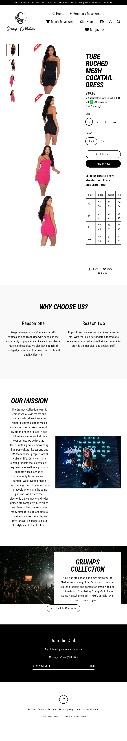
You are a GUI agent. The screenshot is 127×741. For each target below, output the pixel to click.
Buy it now (103, 164)
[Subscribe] (92, 666)
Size (88, 113)
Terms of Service (47, 709)
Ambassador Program (88, 709)
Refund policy (66, 709)
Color (89, 133)
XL (114, 121)
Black (91, 141)
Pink (103, 141)
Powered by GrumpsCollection (75, 717)
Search (31, 709)
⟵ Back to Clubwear (63, 608)
